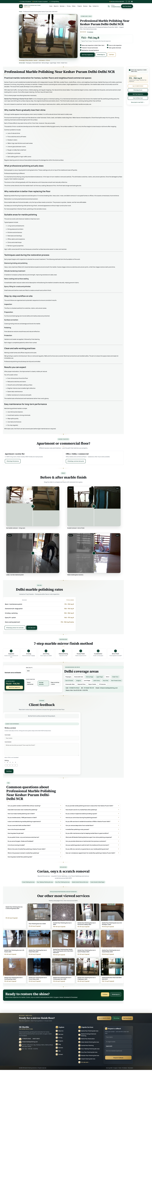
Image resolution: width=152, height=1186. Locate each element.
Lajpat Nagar (99, 676)
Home (50, 6)
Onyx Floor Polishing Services (62, 882)
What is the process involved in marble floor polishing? (23, 853)
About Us (56, 6)
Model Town (115, 676)
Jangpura (78, 680)
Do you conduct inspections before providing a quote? (81, 813)
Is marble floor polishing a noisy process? (77, 829)
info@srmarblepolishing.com (109, 688)
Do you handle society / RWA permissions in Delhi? (22, 817)
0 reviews (90, 32)
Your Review (8, 742)
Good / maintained (30, 683)
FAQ (59, 1051)
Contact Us (95, 6)
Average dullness (41, 683)
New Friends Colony (116, 680)
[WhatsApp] (149, 1179)
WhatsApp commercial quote (76, 461)
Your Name (7, 735)
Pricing (68, 6)
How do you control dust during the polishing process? (81, 817)
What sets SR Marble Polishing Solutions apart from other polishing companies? (89, 837)
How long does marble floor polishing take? (20, 857)
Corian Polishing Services (28, 882)
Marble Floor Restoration (88, 1038)
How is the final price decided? (16, 829)
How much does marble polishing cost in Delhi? (21, 813)
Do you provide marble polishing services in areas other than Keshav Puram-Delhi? (89, 806)
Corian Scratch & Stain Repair (97, 882)
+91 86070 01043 (74, 688)
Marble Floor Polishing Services (89, 1031)
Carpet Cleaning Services (88, 1059)
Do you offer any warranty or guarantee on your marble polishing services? (87, 849)
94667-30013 (36, 1038)
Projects (80, 6)
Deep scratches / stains (55, 683)
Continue (9, 771)
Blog (90, 6)
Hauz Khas (105, 680)
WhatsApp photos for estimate (15, 627)
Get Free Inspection (87, 54)
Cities (73, 6)
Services (62, 6)
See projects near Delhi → (138, 102)
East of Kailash (69, 680)
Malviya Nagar (89, 676)
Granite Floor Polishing (87, 1045)
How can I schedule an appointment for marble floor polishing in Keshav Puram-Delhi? (90, 853)
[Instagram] (129, 1)
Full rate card (31, 627)
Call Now (111, 54)
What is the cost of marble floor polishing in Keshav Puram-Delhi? (27, 849)
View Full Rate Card (138, 98)
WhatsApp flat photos (13, 461)
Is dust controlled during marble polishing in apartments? (24, 821)
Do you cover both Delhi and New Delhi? (19, 825)
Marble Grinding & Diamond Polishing (88, 1034)
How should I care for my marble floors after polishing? (81, 810)
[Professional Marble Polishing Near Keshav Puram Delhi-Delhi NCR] (48, 36)
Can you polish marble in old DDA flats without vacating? (24, 806)
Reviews (85, 6)
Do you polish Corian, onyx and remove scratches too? (23, 837)
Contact (60, 1054)
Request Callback (118, 1057)
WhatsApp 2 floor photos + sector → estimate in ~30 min (34, 60)
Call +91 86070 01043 (138, 86)
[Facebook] (126, 1)
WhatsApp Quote (137, 90)
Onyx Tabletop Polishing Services (45, 882)
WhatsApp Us (101, 54)
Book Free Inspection (14, 687)
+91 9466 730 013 (89, 688)
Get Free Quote (127, 6)
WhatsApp (116, 1018)
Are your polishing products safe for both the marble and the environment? (87, 845)
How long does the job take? (16, 833)
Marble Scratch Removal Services (80, 882)
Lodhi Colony (96, 680)
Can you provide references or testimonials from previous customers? (86, 841)
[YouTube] (132, 1)
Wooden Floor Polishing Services (90, 1055)
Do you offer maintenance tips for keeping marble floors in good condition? (87, 833)
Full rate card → (85, 1062)
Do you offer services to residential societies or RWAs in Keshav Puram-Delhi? (88, 821)
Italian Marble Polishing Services (90, 1042)
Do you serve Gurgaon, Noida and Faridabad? (20, 841)
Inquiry (147, 1183)
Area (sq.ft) (29, 667)
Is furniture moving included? (16, 845)
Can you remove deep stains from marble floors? (80, 825)
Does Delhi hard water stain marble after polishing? (22, 810)
